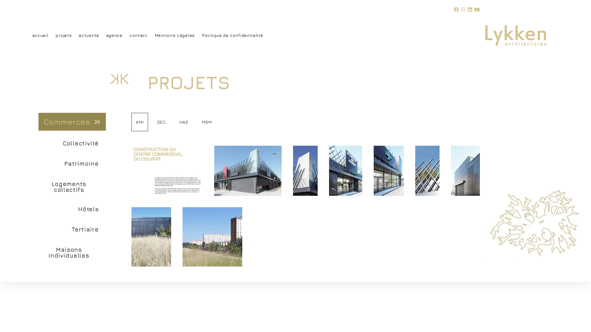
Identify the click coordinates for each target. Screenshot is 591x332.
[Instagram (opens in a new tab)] (464, 9)
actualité (89, 35)
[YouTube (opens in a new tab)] (477, 9)
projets (63, 35)
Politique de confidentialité (232, 35)
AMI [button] (139, 121)
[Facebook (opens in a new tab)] (457, 9)
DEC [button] (161, 121)
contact (138, 35)
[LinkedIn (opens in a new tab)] (471, 9)
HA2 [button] (183, 121)
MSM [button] (207, 121)
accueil (40, 35)
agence (114, 35)
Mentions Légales (175, 35)
